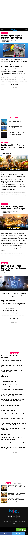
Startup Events (19, 520)
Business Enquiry (22, 521)
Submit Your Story (13, 521)
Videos (25, 520)
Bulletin (14, 523)
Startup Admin (6, 41)
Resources (6, 521)
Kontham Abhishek (7, 153)
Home (3, 520)
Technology (12, 520)
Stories (6, 520)
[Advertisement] (14, 14)
